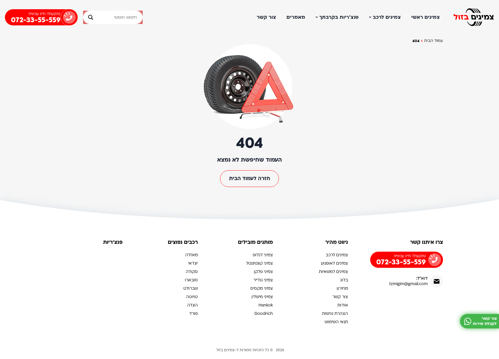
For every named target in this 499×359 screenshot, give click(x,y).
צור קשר (266, 17)
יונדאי (193, 263)
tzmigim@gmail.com (408, 284)
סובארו (191, 280)
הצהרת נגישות (335, 313)
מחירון (342, 288)
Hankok (265, 305)
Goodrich (263, 313)
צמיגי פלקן (263, 271)
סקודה (192, 271)
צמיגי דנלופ (263, 255)
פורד (193, 313)
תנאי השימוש (336, 322)
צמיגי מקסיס (261, 288)
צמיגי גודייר (263, 280)
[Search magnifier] (88, 17)
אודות (342, 305)
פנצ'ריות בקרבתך (339, 17)
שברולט (190, 288)
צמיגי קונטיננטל (259, 263)
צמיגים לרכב (387, 17)
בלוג (344, 280)
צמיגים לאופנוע (334, 263)
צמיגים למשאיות (333, 271)
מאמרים (295, 17)
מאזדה (191, 255)
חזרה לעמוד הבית (249, 178)
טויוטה (192, 297)
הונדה (192, 305)
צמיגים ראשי (425, 17)
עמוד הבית (433, 40)
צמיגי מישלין (262, 297)
